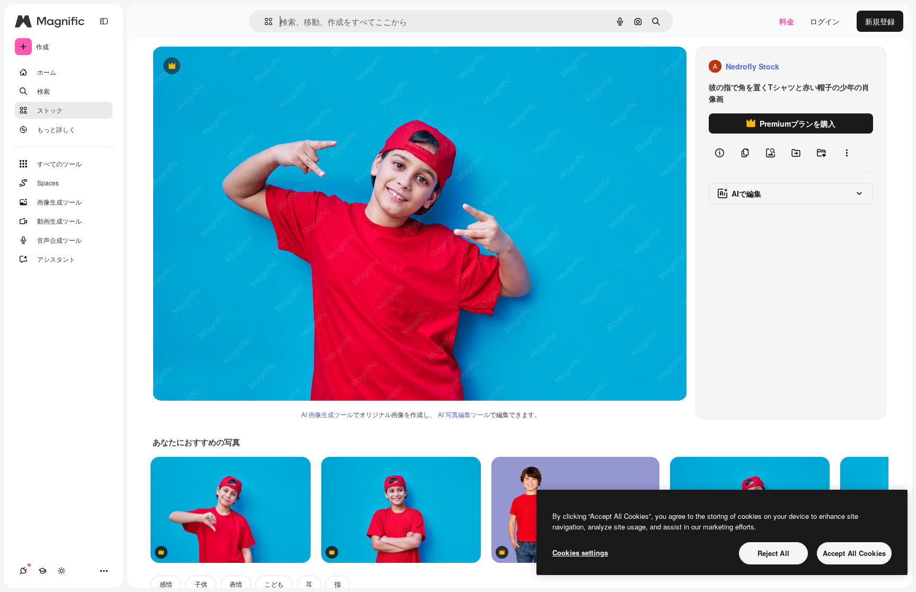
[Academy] (42, 570)
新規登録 (880, 21)
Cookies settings (580, 552)
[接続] (23, 570)
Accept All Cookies (854, 553)
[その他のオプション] (846, 152)
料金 (786, 21)
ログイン (825, 21)
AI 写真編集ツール (464, 414)
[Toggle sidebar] (103, 21)
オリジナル (225, 66)
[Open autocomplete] (264, 21)
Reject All (773, 553)
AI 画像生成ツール (327, 414)
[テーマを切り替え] (61, 570)
